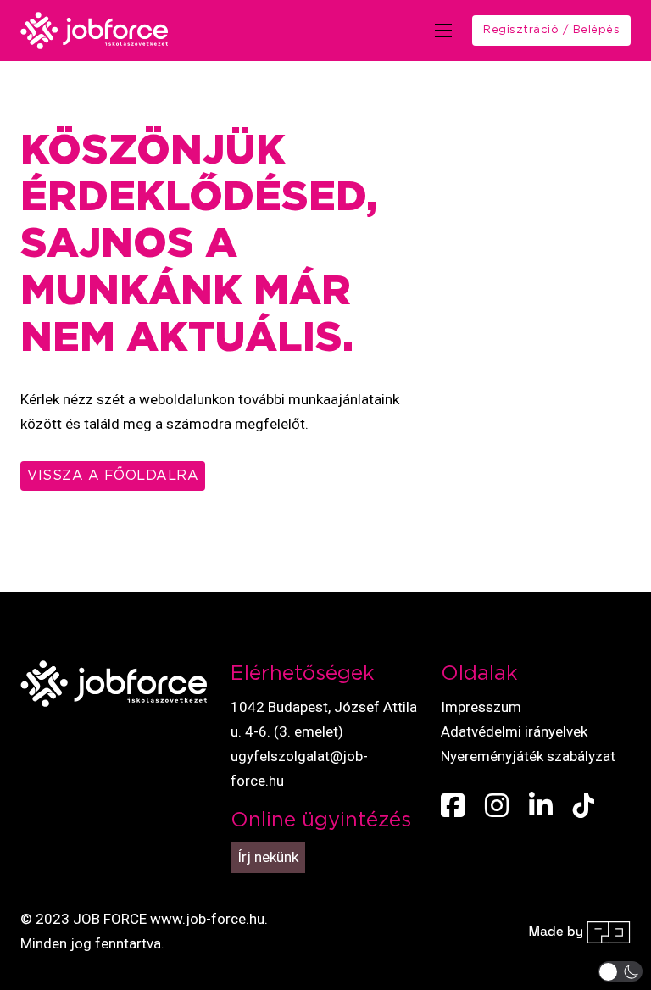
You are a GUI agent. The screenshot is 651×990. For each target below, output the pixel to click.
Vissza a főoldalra (112, 475)
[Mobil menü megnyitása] (443, 30)
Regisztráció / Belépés (551, 30)
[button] (620, 971)
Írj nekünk (267, 856)
